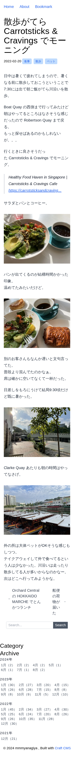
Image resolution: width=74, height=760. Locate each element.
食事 (27, 61)
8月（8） (61, 690)
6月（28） (27, 690)
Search (60, 625)
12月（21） (10, 739)
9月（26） (9, 719)
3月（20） (45, 685)
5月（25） (9, 714)
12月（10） (61, 694)
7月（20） (45, 714)
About (24, 7)
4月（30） (62, 709)
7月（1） (24, 670)
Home (9, 7)
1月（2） (8, 665)
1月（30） (9, 685)
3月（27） (45, 709)
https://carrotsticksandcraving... (35, 190)
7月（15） (45, 690)
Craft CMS (63, 748)
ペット (51, 61)
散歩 (38, 61)
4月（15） (62, 685)
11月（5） (42, 694)
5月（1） (56, 665)
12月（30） (10, 723)
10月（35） (28, 719)
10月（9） (25, 694)
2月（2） (24, 665)
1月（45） (9, 709)
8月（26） (62, 714)
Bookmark (43, 7)
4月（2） (40, 665)
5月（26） (9, 690)
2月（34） (27, 709)
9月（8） (8, 694)
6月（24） (27, 714)
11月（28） (47, 719)
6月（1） (8, 670)
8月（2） (40, 670)
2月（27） (27, 685)
